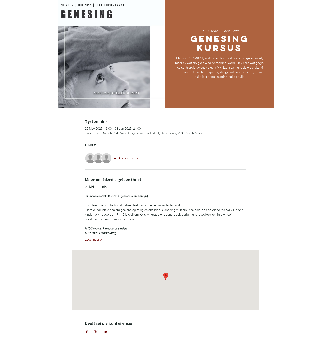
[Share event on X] (96, 331)
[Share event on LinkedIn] (105, 331)
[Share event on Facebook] (86, 331)
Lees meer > (93, 239)
